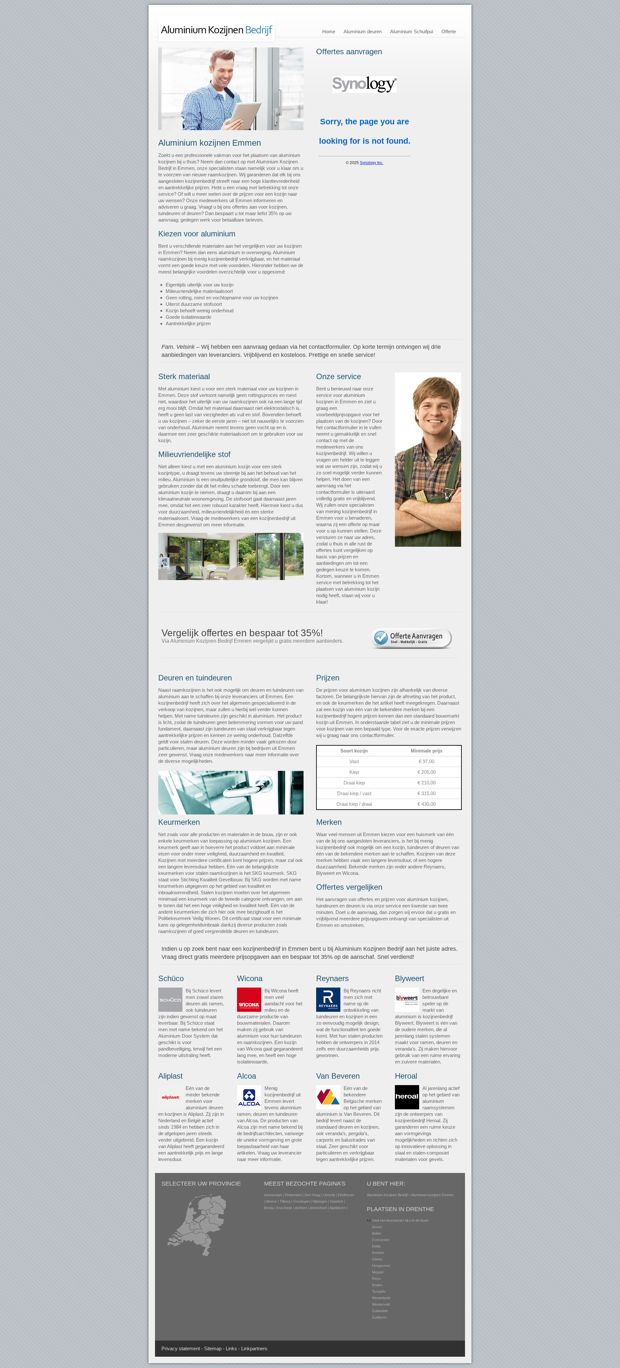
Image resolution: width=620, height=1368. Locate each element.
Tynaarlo (379, 1291)
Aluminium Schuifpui (411, 31)
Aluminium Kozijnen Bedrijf (387, 1195)
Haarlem (336, 1201)
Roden (377, 1285)
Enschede (284, 1208)
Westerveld (381, 1304)
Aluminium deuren (363, 31)
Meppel (377, 1272)
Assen (377, 1227)
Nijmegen (320, 1201)
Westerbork (381, 1298)
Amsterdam (273, 1195)
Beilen (376, 1233)
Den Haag (312, 1195)
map (217, 1348)
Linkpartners (254, 1348)
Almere (271, 1201)
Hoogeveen (381, 1266)
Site (208, 1348)
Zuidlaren (379, 1317)
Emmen (378, 1253)
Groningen (301, 1201)
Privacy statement (180, 1348)
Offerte (448, 31)
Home (328, 31)
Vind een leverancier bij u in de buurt (400, 1220)
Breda (269, 1208)
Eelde (376, 1246)
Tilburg (285, 1201)
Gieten (377, 1259)
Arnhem (301, 1208)
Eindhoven (346, 1195)
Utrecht (329, 1195)
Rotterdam (293, 1195)
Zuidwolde (380, 1311)
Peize (376, 1278)
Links (231, 1348)
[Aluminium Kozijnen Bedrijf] (217, 41)
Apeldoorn (338, 1208)
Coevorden (380, 1240)
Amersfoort (318, 1208)
